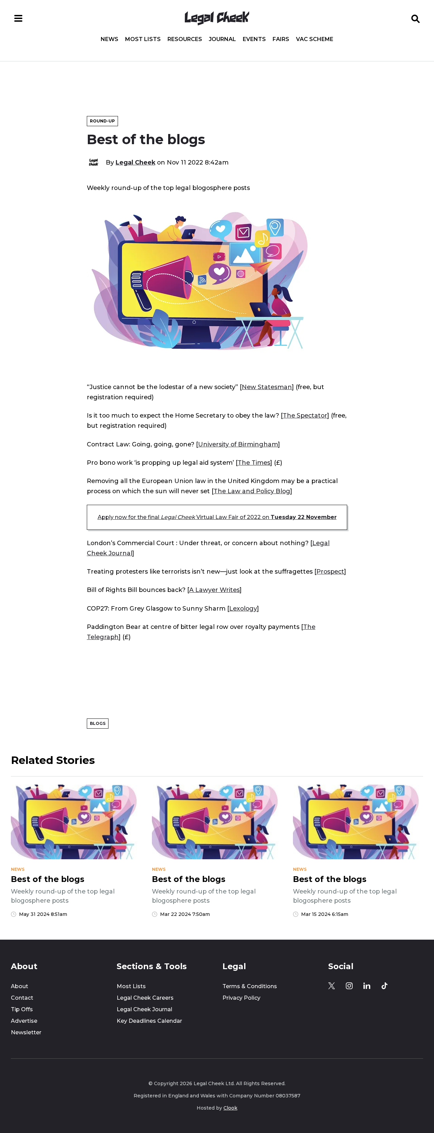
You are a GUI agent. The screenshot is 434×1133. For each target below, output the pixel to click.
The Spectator (305, 415)
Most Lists (143, 39)
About (19, 986)
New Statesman (267, 386)
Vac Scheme (314, 39)
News (109, 39)
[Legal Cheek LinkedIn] (366, 985)
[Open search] (415, 18)
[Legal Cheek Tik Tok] (384, 985)
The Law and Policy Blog (252, 491)
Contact (22, 998)
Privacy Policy (241, 998)
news (17, 869)
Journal (222, 39)
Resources (184, 39)
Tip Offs (22, 1009)
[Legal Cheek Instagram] (349, 985)
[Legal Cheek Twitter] (331, 985)
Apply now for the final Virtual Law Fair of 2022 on (217, 517)
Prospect (330, 571)
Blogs (97, 723)
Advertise (24, 1021)
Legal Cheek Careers (145, 998)
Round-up (102, 120)
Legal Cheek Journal (144, 1009)
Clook (230, 1108)
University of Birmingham (238, 444)
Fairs (281, 39)
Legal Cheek (135, 162)
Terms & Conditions (249, 986)
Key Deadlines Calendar (149, 1021)
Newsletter (26, 1032)
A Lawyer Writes (214, 589)
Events (254, 39)
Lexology (243, 608)
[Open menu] (18, 18)
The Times (254, 462)
